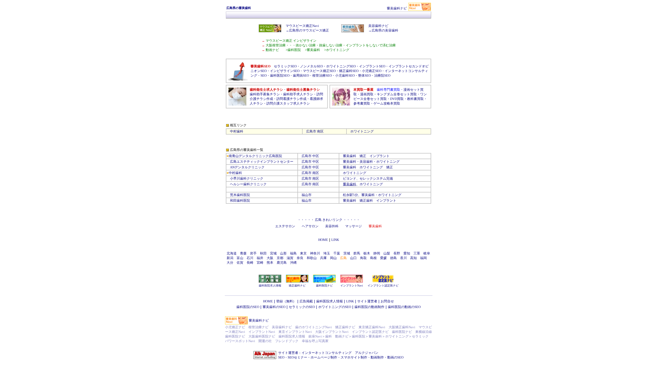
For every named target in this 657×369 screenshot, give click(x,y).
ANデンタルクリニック (247, 167)
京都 (280, 258)
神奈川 (315, 253)
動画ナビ (342, 336)
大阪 (270, 258)
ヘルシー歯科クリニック (248, 184)
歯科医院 (358, 336)
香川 (403, 258)
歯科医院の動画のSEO (404, 307)
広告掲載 (306, 301)
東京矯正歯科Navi (372, 327)
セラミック (420, 336)
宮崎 (260, 262)
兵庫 (323, 258)
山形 (283, 253)
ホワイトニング (397, 336)
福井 (260, 258)
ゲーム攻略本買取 (386, 103)
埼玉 (326, 253)
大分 (230, 262)
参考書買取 (361, 103)
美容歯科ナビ (282, 327)
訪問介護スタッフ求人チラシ (288, 103)
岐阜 (426, 253)
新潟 (230, 258)
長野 (396, 253)
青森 (243, 253)
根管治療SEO (322, 75)
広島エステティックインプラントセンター (261, 161)
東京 (303, 253)
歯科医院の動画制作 (369, 307)
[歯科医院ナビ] (324, 281)
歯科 (328, 336)
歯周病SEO (301, 75)
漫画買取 (366, 94)
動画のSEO (395, 357)
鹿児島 (282, 262)
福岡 (423, 258)
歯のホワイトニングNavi (313, 327)
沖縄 (293, 262)
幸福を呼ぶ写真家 (315, 341)
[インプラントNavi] (351, 281)
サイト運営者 (367, 301)
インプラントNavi (351, 285)
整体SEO (364, 75)
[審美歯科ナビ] (419, 10)
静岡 (376, 253)
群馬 (356, 253)
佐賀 (240, 262)
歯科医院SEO (279, 75)
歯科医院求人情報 (270, 285)
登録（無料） (286, 301)
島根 (373, 258)
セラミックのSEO (302, 307)
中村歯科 (236, 131)
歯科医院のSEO (247, 307)
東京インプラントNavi (295, 332)
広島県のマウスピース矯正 (309, 30)
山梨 (386, 253)
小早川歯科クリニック (246, 178)
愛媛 (383, 258)
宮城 (273, 253)
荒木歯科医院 (240, 195)
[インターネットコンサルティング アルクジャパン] (265, 358)
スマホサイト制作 (354, 357)
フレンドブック (286, 341)
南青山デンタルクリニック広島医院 (255, 156)
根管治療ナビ (258, 327)
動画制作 (377, 357)
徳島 (393, 258)
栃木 (366, 253)
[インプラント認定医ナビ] (383, 281)
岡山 (333, 258)
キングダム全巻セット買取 (397, 94)
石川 (250, 258)
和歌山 (312, 258)
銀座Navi (315, 336)
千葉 (336, 253)
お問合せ (387, 301)
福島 (293, 253)
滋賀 (290, 258)
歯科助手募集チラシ (265, 94)
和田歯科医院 (240, 200)
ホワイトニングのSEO (334, 307)
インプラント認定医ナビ (383, 285)
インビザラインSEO (284, 71)
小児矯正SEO (371, 71)
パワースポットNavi (240, 341)
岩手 (253, 253)
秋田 (263, 253)
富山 (240, 258)
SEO (263, 75)
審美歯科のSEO (274, 307)
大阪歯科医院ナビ (261, 336)
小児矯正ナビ (235, 327)
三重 (416, 253)
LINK (350, 301)
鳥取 (363, 258)
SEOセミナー (297, 357)
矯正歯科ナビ (297, 285)
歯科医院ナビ (324, 285)
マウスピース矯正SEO (319, 71)
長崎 (250, 262)
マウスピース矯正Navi (302, 26)
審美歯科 (349, 161)
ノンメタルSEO (311, 66)
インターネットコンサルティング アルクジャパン (340, 353)
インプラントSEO (372, 66)
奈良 (300, 258)
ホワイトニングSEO (341, 66)
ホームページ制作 (324, 357)
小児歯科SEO (345, 75)
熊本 (270, 262)
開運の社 (265, 341)
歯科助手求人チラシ (298, 94)
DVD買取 (397, 99)
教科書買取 (415, 99)
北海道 (232, 253)
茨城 (346, 253)
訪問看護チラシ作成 (291, 99)
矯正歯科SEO (349, 71)
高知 (413, 258)
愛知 (406, 253)
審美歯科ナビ (259, 320)
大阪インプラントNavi (332, 332)
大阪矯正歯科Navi (402, 327)
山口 (353, 258)
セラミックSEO (285, 66)
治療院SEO (382, 75)
